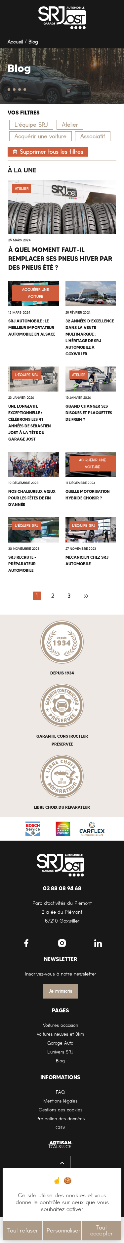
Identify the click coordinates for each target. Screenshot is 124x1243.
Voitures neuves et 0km (60, 1034)
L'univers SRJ (60, 1052)
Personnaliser (63, 1230)
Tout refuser (22, 1230)
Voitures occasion (60, 1025)
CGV (60, 1127)
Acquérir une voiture (40, 136)
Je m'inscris (60, 991)
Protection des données (60, 1119)
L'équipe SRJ (31, 124)
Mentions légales (60, 1101)
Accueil (15, 42)
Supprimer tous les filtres (51, 151)
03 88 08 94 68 (62, 888)
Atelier (70, 124)
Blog (60, 1061)
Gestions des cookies (60, 1110)
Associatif (92, 136)
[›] (86, 595)
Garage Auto (60, 1043)
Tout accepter (101, 1230)
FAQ (60, 1092)
